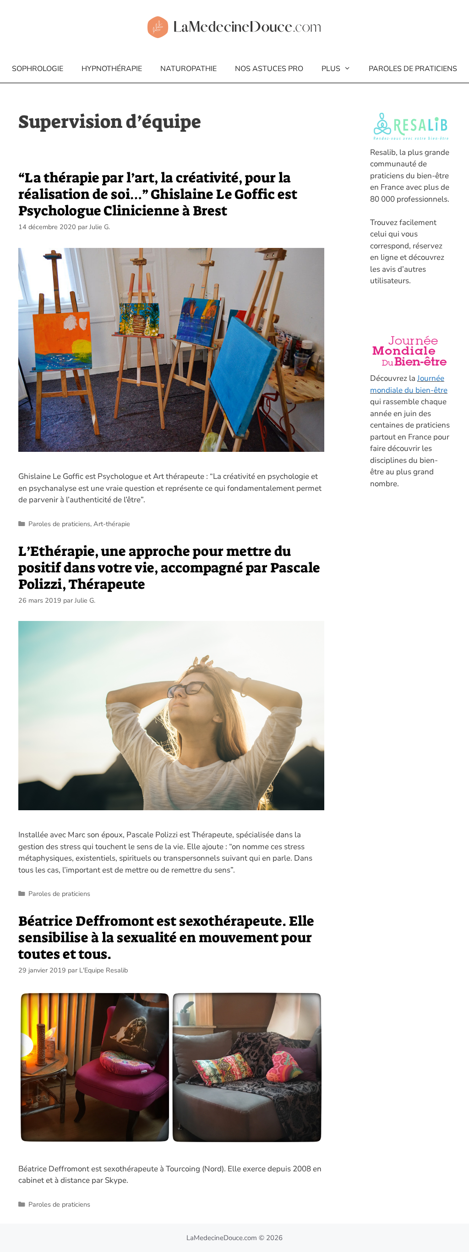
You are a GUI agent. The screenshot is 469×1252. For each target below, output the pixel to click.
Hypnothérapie (112, 69)
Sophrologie (37, 69)
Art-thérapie (111, 523)
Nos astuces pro (269, 69)
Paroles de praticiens (413, 69)
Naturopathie (188, 69)
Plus (331, 69)
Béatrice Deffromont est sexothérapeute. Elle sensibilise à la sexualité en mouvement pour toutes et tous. (166, 937)
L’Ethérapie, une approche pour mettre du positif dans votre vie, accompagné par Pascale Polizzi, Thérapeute (169, 567)
